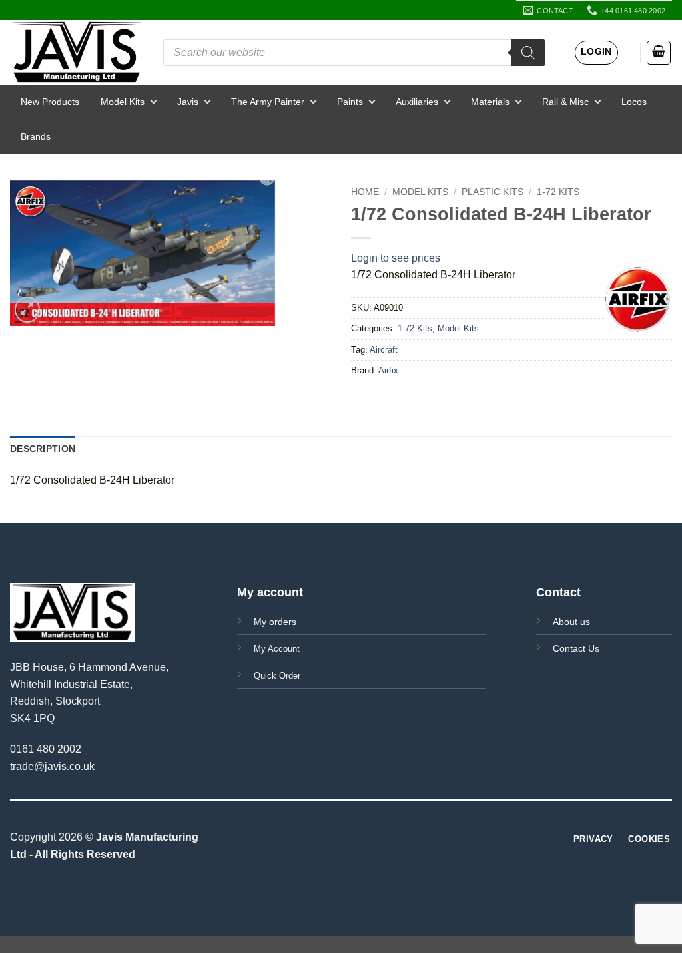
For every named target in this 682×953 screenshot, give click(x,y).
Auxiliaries (417, 101)
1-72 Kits (558, 192)
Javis (187, 101)
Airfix (388, 370)
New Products (50, 101)
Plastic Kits (492, 192)
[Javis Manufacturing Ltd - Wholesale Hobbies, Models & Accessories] (76, 52)
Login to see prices (395, 258)
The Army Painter (267, 101)
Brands (36, 136)
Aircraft (384, 350)
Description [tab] (42, 448)
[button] (596, 53)
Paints (350, 101)
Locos (634, 101)
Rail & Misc (565, 101)
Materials (490, 101)
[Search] (528, 52)
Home (365, 192)
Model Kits (123, 101)
